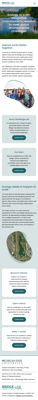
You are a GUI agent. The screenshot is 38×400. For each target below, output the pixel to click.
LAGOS (28, 393)
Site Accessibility (16, 370)
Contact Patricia (7, 393)
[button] (34, 3)
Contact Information (8, 368)
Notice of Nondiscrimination (11, 376)
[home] (10, 3)
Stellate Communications (24, 396)
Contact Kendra (19, 393)
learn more (19, 138)
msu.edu (28, 374)
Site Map (20, 368)
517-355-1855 (14, 374)
